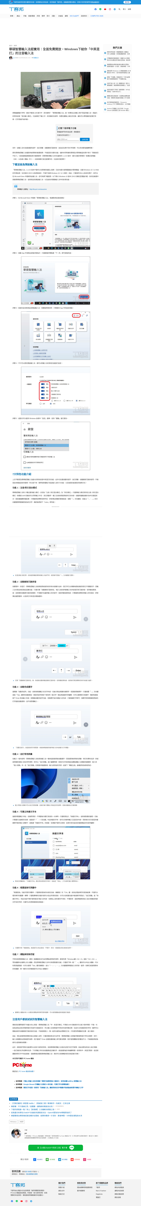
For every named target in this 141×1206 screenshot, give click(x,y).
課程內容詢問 (119, 1191)
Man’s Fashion (101, 1191)
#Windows (13, 1122)
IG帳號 (89, 1159)
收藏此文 (36, 58)
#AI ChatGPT (74, 16)
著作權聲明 (81, 1191)
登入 (124, 9)
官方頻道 (64, 1159)
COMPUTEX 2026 (97, 16)
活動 (53, 16)
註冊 (129, 9)
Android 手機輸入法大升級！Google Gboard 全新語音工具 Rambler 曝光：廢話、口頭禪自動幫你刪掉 (118, 110)
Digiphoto (99, 1194)
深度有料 (84, 16)
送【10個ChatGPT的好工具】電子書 (52, 1148)
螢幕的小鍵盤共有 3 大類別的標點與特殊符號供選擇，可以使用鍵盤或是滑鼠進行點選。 (42, 1012)
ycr (14, 58)
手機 (24, 16)
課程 (66, 16)
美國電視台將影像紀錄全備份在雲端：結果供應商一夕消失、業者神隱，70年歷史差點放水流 (46, 1116)
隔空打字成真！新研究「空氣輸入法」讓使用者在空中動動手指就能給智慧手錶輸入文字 (53, 1087)
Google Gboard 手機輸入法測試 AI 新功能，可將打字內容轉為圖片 (47, 1084)
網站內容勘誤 (119, 1187)
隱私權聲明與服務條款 (84, 1187)
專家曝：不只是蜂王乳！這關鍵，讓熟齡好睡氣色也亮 (32, 1106)
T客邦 (98, 1187)
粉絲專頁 (39, 1159)
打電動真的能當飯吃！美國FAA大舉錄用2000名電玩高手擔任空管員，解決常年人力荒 (118, 60)
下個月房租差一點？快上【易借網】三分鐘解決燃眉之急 (32, 1109)
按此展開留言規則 (32, 1174)
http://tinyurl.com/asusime (38, 189)
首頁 (10, 45)
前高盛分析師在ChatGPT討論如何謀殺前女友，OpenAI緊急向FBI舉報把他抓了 (41, 1113)
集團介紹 (61, 1187)
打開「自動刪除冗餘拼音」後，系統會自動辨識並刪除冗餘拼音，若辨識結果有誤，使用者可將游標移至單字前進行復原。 (53, 680)
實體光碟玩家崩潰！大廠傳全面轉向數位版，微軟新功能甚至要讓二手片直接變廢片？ (118, 97)
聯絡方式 (61, 1194)
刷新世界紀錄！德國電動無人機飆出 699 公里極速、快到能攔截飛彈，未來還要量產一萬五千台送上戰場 (118, 53)
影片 (48, 16)
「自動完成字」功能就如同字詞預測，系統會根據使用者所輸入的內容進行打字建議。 (41, 747)
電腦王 (98, 1197)
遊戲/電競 (31, 16)
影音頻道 (77, 1159)
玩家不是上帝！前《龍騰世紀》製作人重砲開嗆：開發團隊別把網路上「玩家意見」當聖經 (118, 85)
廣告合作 (61, 1191)
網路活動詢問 (119, 1194)
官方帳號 (52, 1159)
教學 (43, 16)
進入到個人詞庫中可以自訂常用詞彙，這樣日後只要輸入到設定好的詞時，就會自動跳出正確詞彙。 (45, 805)
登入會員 (28, 1171)
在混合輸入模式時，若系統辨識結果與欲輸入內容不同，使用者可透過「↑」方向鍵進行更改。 (44, 575)
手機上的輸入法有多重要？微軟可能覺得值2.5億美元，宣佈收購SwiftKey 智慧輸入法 (53, 1081)
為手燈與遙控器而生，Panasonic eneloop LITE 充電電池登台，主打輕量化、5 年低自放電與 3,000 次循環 (118, 104)
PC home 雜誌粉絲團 (26, 1071)
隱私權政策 (95, 2)
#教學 (21, 1122)
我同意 (127, 2)
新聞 (11, 16)
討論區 (60, 16)
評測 (38, 16)
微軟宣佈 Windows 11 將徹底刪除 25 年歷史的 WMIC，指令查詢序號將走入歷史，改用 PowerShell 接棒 (119, 72)
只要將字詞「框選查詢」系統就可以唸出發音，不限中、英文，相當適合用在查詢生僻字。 (43, 948)
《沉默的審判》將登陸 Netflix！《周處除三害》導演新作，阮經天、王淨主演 (40, 1103)
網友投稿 (118, 1197)
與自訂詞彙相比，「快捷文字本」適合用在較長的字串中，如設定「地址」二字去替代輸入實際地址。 (46, 881)
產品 (18, 16)
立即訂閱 (85, 139)
